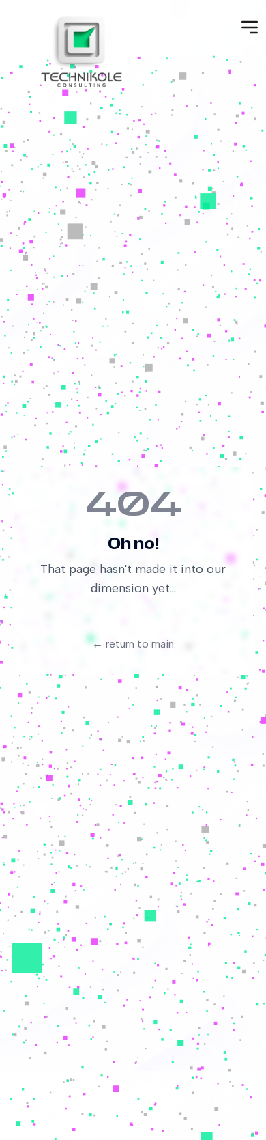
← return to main (133, 643)
